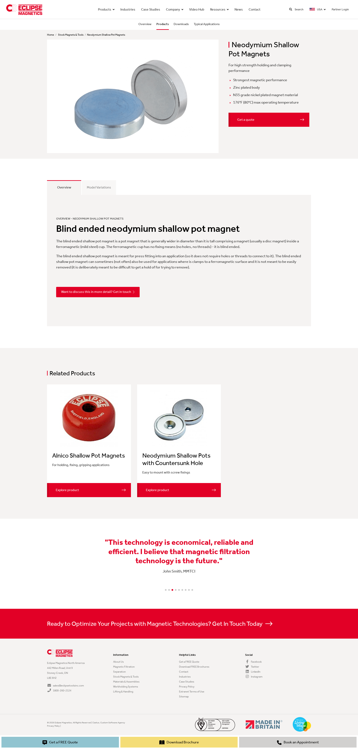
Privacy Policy (187, 686)
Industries (127, 9)
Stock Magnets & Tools (70, 34)
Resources (217, 9)
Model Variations (99, 187)
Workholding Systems (125, 686)
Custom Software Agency (112, 722)
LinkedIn (255, 671)
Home (50, 34)
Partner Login (340, 9)
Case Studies (150, 9)
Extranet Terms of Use (191, 691)
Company (173, 9)
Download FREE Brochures (194, 666)
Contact (254, 9)
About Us (118, 661)
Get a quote (245, 120)
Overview (144, 24)
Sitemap (184, 696)
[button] (166, 590)
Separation (119, 671)
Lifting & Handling (123, 691)
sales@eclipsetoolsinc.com (68, 685)
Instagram (256, 676)
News (239, 9)
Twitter (254, 666)
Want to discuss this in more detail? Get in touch (96, 292)
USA (319, 9)
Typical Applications (207, 24)
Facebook (256, 661)
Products (104, 9)
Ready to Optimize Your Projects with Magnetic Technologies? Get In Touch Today (155, 623)
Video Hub (196, 9)
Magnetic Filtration (124, 666)
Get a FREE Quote (189, 661)
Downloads (181, 24)
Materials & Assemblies (126, 681)
